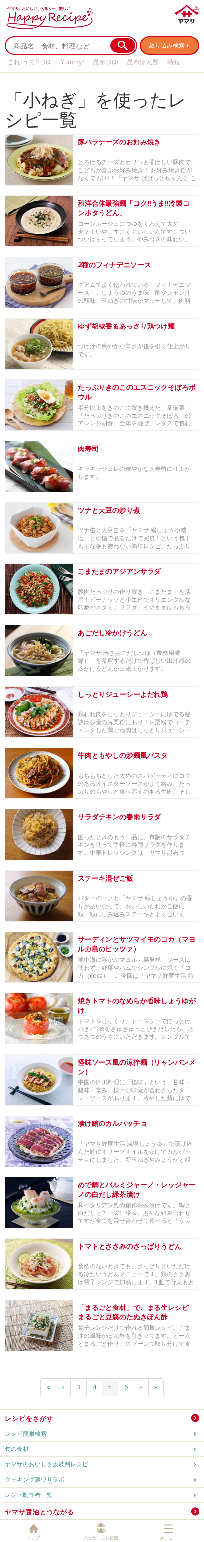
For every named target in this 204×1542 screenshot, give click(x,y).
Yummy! (72, 62)
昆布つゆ (105, 62)
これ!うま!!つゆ (29, 62)
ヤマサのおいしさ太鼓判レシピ (46, 1464)
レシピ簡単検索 (26, 1433)
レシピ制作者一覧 (28, 1495)
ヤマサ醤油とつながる (39, 1511)
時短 (173, 62)
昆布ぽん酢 (143, 62)
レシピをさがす (29, 1418)
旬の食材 (17, 1449)
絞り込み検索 (167, 45)
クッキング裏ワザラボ (34, 1479)
